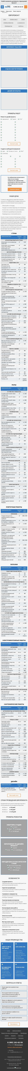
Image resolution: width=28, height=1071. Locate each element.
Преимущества (8, 26)
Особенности (20, 22)
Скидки (7, 1035)
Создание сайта (10, 1068)
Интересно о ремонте (10, 1038)
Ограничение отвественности (15, 1057)
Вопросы (21, 26)
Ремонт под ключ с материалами (9, 1033)
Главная (2, 11)
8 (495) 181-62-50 (18, 7)
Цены (4, 19)
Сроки (23, 19)
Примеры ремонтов (8, 22)
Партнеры (20, 1035)
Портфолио (23, 1033)
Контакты (21, 1038)
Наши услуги (9, 11)
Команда (13, 1035)
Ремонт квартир (17, 11)
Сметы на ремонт (16, 1030)
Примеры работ (14, 19)
